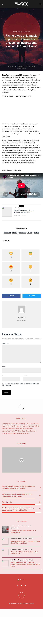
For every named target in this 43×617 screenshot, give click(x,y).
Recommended (14, 528)
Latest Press (22, 526)
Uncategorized (17, 31)
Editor (20, 318)
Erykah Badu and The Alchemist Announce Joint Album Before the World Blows (25, 564)
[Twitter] (21, 586)
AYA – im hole (7, 502)
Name (4, 366)
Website (25, 375)
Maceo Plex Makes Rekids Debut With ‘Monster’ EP (24, 552)
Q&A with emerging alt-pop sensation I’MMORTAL (24, 211)
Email (4, 375)
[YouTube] (25, 586)
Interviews (15, 526)
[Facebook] (17, 586)
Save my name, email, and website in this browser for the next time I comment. (20, 384)
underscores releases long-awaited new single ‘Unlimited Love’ (25, 542)
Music (26, 538)
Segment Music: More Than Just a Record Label (23, 531)
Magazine (29, 526)
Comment (5, 343)
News (30, 538)
